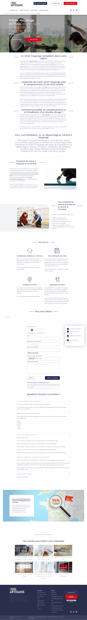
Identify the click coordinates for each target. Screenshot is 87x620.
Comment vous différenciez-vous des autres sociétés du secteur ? (33, 457)
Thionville (32, 66)
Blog (38, 598)
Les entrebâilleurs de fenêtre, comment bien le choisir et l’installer (43, 576)
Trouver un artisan (43, 10)
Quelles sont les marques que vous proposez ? (28, 413)
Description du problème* (32, 361)
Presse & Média (40, 600)
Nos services (54, 612)
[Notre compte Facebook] (73, 10)
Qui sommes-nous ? (13, 10)
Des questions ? (34, 10)
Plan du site (61, 616)
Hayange (62, 64)
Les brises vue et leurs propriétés (63, 575)
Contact (39, 608)
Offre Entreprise (40, 602)
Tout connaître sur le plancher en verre (43, 558)
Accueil (5, 13)
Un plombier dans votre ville (57, 596)
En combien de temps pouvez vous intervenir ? (29, 401)
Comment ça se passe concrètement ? (27, 434)
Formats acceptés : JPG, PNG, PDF (34, 355)
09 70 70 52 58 (41, 3)
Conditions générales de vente (53, 616)
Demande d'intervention (70, 3)
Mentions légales (31, 616)
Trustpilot (7, 316)
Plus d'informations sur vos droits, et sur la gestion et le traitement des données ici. (41, 388)
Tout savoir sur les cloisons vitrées (24, 575)
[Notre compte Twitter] (76, 10)
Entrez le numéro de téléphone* (34, 341)
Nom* (28, 335)
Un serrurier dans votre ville (57, 606)
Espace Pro (53, 592)
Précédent (31, 377)
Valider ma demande (52, 378)
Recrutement (54, 594)
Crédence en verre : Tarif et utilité (63, 558)
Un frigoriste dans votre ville (57, 610)
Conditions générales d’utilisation (41, 616)
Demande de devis (17, 39)
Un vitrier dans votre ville (56, 608)
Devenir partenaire (41, 604)
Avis (38, 606)
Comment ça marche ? (24, 10)
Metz (58, 64)
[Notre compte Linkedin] (71, 10)
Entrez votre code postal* (32, 347)
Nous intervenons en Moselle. (24, 474)
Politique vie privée (31, 618)
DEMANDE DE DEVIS (56, 3)
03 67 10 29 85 (33, 39)
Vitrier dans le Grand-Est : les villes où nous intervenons (20, 13)
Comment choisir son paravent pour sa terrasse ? (24, 558)
